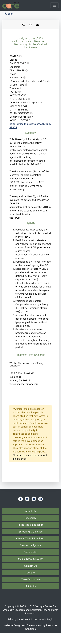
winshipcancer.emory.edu (23, 384)
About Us (30, 511)
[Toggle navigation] (54, 5)
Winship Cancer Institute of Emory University (26, 364)
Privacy (12, 619)
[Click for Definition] (20, 56)
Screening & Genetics (30, 531)
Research (30, 517)
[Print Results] (30, 25)
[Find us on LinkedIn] (41, 498)
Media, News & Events (30, 558)
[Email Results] (37, 25)
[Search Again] (23, 25)
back (10, 13)
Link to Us (30, 586)
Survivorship (30, 552)
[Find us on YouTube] (34, 498)
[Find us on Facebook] (21, 498)
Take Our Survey (30, 579)
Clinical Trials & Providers (30, 538)
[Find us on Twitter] (27, 498)
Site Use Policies (27, 619)
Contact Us (30, 565)
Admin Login (46, 619)
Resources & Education (30, 524)
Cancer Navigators (30, 545)
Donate (31, 572)
